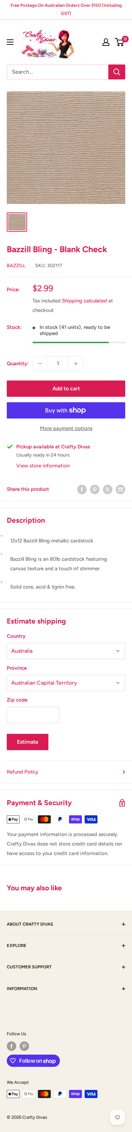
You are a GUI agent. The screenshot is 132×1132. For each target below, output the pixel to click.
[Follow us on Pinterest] (24, 1046)
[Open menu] (10, 42)
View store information (43, 466)
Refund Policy (22, 772)
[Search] (116, 71)
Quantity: (17, 363)
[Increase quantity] (76, 363)
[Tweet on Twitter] (107, 489)
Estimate (27, 742)
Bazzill (16, 265)
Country (16, 636)
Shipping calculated (84, 301)
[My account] (106, 42)
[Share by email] (120, 489)
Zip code (17, 700)
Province (17, 668)
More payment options (66, 428)
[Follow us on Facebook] (11, 1046)
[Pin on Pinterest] (95, 489)
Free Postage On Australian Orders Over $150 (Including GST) (66, 9)
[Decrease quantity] (40, 363)
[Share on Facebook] (82, 489)
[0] (119, 42)
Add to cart (66, 388)
